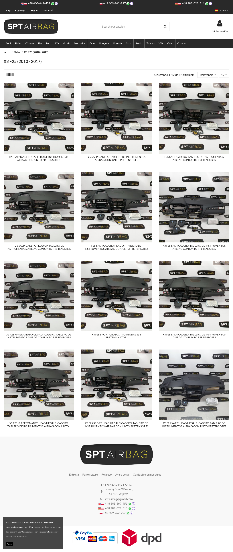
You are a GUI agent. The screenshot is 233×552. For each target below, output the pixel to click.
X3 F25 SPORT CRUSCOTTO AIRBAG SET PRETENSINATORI (116, 336)
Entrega (8, 10)
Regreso (35, 10)
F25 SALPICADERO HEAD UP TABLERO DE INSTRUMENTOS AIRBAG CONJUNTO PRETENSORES (39, 247)
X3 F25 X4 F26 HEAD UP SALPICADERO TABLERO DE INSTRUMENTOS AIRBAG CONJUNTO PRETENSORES (194, 425)
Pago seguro (21, 10)
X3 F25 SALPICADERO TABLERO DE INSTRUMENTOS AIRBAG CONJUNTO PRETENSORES (194, 247)
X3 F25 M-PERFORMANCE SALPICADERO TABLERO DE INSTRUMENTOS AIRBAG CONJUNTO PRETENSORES (38, 336)
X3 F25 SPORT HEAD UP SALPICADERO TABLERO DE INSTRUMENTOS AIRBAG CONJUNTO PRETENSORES (116, 425)
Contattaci (48, 10)
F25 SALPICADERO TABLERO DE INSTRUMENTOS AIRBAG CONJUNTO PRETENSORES (38, 158)
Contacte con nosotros (147, 474)
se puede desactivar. (18, 536)
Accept (9, 544)
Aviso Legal (122, 474)
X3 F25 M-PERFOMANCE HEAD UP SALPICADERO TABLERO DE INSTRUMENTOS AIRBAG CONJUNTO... (38, 425)
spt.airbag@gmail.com (118, 499)
